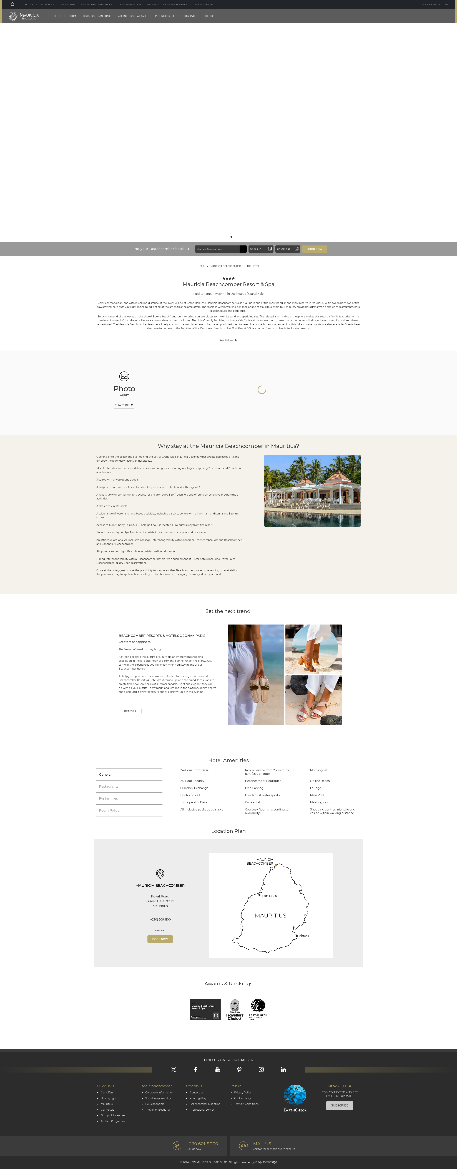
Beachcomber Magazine (205, 1104)
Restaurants (108, 787)
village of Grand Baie (187, 303)
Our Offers (47, 4)
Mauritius (153, 4)
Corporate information (159, 1092)
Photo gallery (198, 1098)
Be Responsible (154, 1104)
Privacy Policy (242, 1092)
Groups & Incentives (129, 4)
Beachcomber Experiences (96, 4)
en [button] (446, 4)
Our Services (190, 16)
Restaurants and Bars (96, 16)
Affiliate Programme (113, 1121)
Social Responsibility (158, 1098)
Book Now (160, 939)
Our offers (107, 1092)
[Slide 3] (231, 237)
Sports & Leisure (164, 16)
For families (108, 798)
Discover (130, 711)
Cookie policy (242, 1098)
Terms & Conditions (246, 1104)
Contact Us (197, 1092)
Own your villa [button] (428, 4)
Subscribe (339, 1105)
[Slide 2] (228, 237)
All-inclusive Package (132, 16)
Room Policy (109, 810)
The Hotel (59, 16)
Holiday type (68, 4)
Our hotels (107, 1109)
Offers (209, 16)
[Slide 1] (226, 237)
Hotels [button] (29, 4)
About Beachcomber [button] (175, 4)
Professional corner (202, 1109)
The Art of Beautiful (157, 1109)
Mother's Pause (204, 4)
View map (160, 930)
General (105, 775)
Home (201, 266)
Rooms (73, 16)
